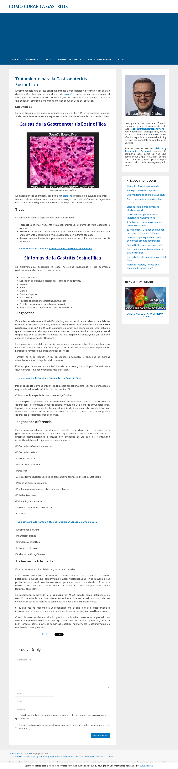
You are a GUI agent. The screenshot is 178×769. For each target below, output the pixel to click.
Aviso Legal (35, 757)
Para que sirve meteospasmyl (142, 190)
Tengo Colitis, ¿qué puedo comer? (144, 245)
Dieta (48, 59)
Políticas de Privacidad (19, 757)
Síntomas (32, 59)
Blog (121, 59)
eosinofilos (69, 94)
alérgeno (67, 196)
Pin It (44, 634)
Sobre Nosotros (96, 757)
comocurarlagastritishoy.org (147, 129)
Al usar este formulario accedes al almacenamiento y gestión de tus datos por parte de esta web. (63, 727)
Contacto (109, 757)
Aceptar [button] (149, 766)
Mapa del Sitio (82, 757)
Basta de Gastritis (99, 59)
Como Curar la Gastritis (38, 6)
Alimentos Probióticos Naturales (143, 186)
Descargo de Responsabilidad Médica (58, 757)
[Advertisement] (89, 33)
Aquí (142, 766)
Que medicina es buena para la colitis (146, 195)
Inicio (15, 59)
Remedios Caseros (69, 59)
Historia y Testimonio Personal (145, 149)
